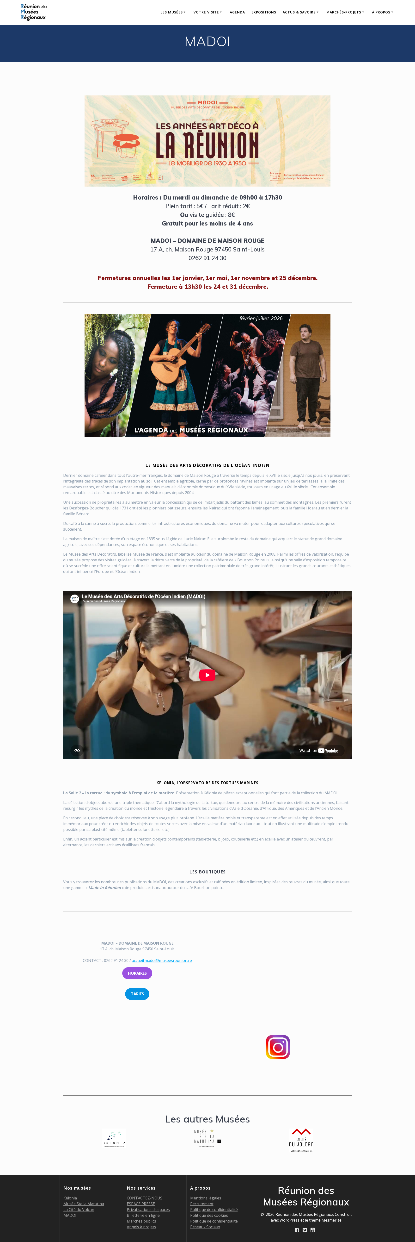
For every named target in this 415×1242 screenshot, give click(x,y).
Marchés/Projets (343, 12)
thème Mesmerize (325, 1220)
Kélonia (70, 1198)
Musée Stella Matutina (83, 1203)
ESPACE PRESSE (141, 1203)
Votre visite (206, 12)
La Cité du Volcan (78, 1209)
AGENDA (237, 12)
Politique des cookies (209, 1215)
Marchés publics (141, 1221)
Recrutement (202, 1203)
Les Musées (172, 12)
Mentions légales (205, 1198)
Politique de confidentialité (214, 1209)
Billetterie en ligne (143, 1215)
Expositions (263, 12)
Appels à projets (141, 1226)
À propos (381, 12)
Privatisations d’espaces (148, 1209)
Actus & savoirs (299, 12)
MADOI (69, 1215)
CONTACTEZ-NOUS (144, 1198)
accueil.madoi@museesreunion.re (162, 960)
